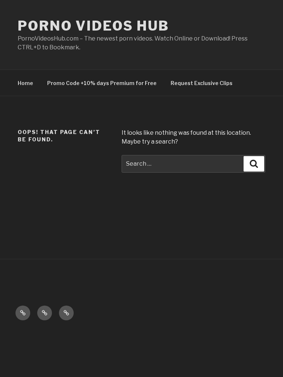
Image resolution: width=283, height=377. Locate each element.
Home (25, 83)
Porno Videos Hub (93, 26)
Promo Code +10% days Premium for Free (102, 83)
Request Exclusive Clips (202, 83)
